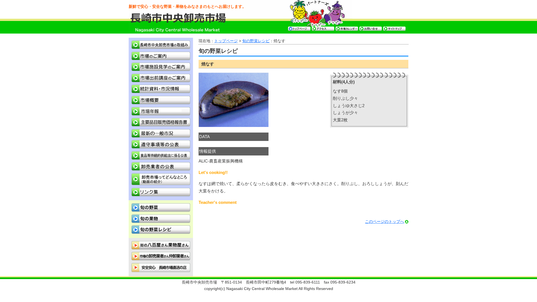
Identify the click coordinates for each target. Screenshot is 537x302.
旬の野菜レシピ (256, 41)
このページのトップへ (384, 222)
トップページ (226, 41)
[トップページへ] (178, 21)
